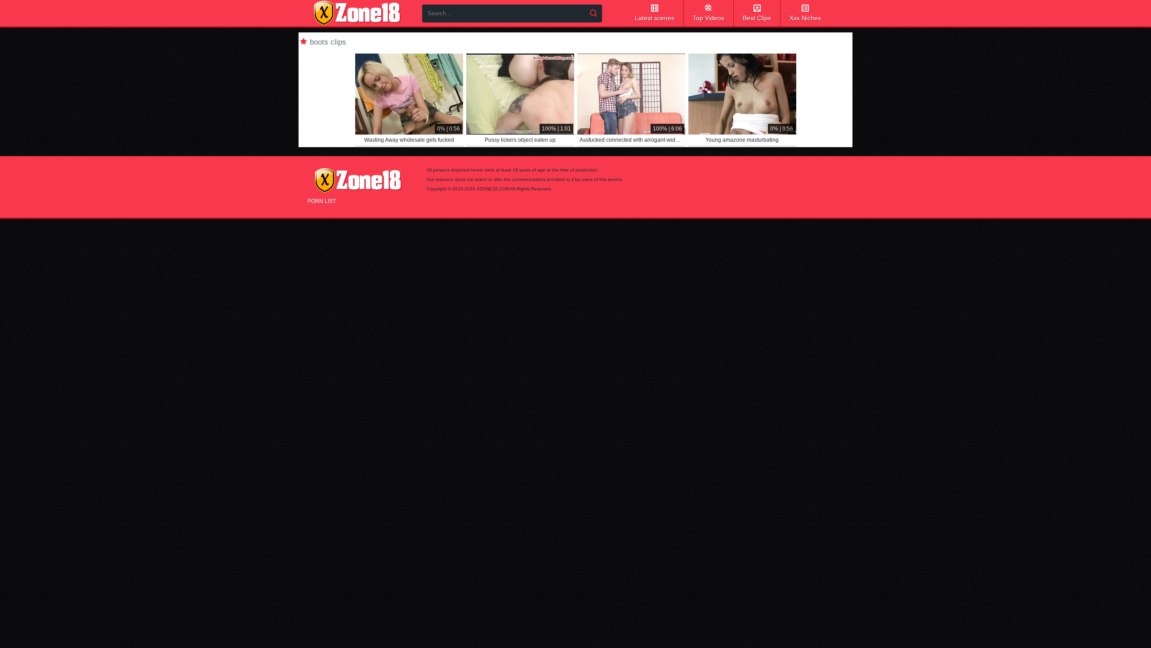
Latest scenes (654, 18)
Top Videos (708, 18)
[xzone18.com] (357, 13)
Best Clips (757, 18)
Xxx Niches (805, 18)
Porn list (322, 201)
